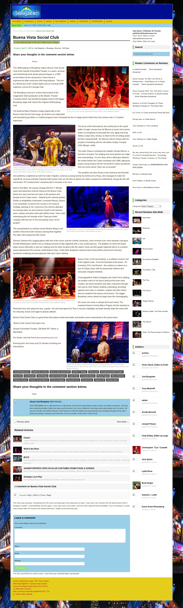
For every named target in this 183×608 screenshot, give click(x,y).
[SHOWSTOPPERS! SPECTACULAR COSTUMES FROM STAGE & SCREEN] (17, 471)
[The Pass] (137, 284)
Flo (140, 132)
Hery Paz (18, 376)
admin (145, 400)
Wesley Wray (112, 380)
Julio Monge (42, 376)
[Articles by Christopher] (137, 453)
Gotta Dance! (150, 119)
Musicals (29, 21)
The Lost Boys (152, 126)
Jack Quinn (147, 459)
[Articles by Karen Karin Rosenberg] (137, 512)
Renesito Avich (73, 380)
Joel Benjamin (39, 48)
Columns (16, 21)
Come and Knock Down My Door (156, 113)
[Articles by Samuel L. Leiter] (137, 500)
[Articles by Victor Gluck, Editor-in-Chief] (137, 370)
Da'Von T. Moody (79, 372)
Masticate (146, 228)
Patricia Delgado (57, 380)
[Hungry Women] (137, 305)
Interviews (97, 21)
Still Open (65, 48)
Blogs (109, 21)
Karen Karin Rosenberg (153, 507)
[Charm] (17, 441)
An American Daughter (151, 259)
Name (16, 546)
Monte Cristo (147, 174)
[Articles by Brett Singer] (137, 488)
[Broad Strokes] (137, 253)
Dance (73, 21)
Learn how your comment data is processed (61, 574)
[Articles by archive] (137, 358)
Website (17, 561)
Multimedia (60, 21)
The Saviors (147, 322)
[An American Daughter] (137, 263)
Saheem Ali (99, 380)
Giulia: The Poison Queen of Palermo (156, 332)
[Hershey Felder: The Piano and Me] (137, 316)
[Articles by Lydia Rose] (137, 476)
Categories (137, 206)
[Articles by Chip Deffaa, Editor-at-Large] (137, 441)
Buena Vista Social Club (60, 372)
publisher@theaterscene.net (145, 33)
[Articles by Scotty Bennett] (137, 417)
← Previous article (21, 422)
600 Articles (56, 402)
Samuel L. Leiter (149, 495)
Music (49, 21)
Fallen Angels (152, 139)
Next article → (123, 422)
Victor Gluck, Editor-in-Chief (155, 365)
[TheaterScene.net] (91, 11)
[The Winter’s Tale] (137, 274)
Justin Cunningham (58, 376)
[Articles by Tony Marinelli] (137, 394)
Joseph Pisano (149, 424)
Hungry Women (148, 301)
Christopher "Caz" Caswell (154, 448)
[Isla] (137, 243)
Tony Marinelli (148, 388)
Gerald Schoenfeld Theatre (111, 372)
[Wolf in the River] (17, 452)
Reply (49, 495)
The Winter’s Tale (149, 270)
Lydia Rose (147, 471)
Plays (39, 21)
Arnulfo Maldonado (21, 372)
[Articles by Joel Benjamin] (137, 382)
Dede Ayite (93, 372)
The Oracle (162, 158)
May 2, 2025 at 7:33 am (36, 495)
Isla (37, 25)
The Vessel (147, 290)
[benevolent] (137, 222)
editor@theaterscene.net (142, 38)
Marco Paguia (103, 376)
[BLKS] (17, 460)
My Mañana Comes (152, 187)
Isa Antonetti (29, 376)
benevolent (146, 218)
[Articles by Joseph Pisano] (137, 429)
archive (145, 353)
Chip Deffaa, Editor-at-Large (155, 436)
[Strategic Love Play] (17, 480)
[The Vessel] (137, 295)
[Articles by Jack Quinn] (137, 464)
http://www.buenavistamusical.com (42, 338)
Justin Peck (73, 376)
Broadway (50, 48)
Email (16, 553)
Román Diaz (87, 380)
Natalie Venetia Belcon (39, 380)
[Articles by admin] (137, 405)
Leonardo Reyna (87, 376)
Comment (18, 527)
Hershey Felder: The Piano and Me (155, 311)
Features (83, 21)
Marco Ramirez (118, 376)
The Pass (146, 280)
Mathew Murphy (20, 380)
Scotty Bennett (149, 412)
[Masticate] (137, 232)
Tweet (34, 61)
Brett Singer (147, 483)
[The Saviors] (137, 326)
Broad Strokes (148, 249)
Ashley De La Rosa (40, 372)
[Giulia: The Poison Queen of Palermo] (137, 336)
